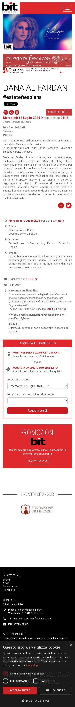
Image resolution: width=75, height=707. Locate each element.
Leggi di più (33, 665)
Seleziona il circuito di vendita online (31, 394)
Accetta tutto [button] (20, 690)
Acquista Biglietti (59, 112)
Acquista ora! (36, 410)
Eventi (6, 579)
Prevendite (9, 590)
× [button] (70, 645)
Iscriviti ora (36, 460)
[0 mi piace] (11, 112)
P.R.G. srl (33, 278)
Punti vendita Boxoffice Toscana (35, 352)
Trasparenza (10, 586)
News (6, 583)
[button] (37, 700)
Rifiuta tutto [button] (55, 690)
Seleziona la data (18, 379)
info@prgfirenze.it (18, 624)
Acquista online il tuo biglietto (35, 367)
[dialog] (37, 674)
